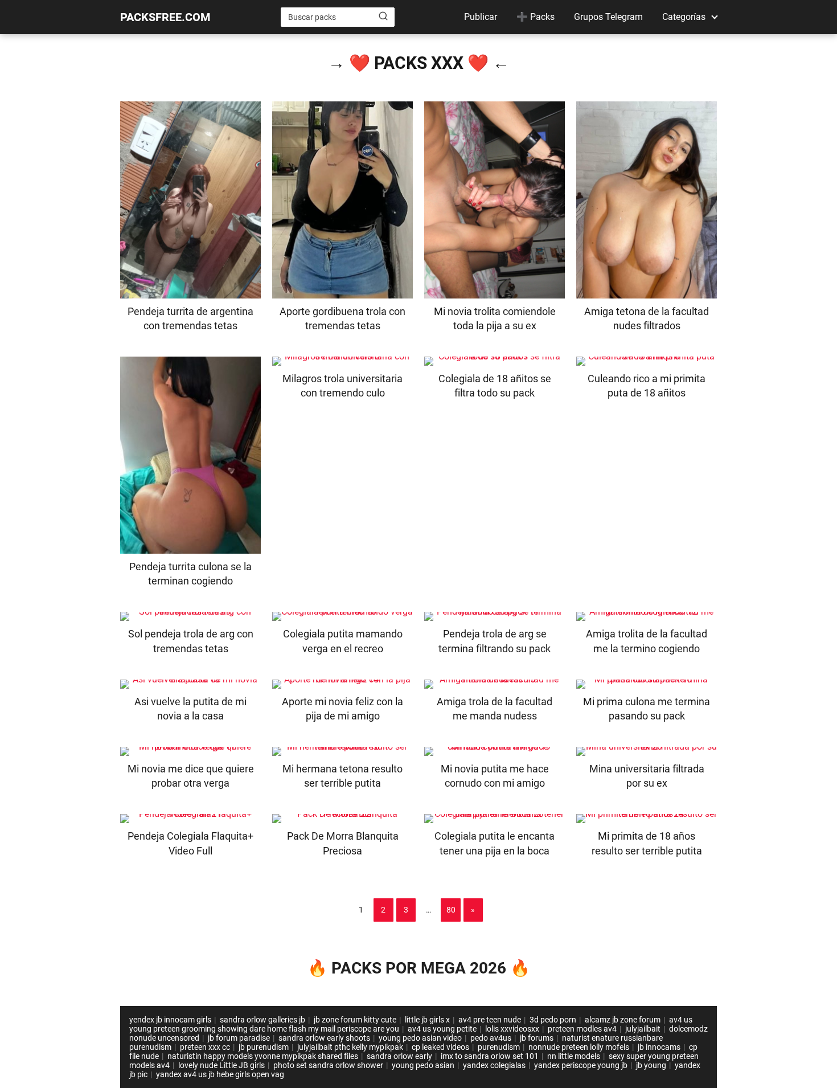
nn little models (573, 1056)
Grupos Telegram (608, 16)
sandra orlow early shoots (324, 1037)
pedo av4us (490, 1037)
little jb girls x (427, 1019)
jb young (651, 1065)
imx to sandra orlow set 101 (490, 1056)
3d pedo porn (553, 1019)
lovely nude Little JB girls (221, 1065)
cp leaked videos (440, 1047)
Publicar (480, 16)
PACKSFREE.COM (165, 17)
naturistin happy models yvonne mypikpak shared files (262, 1056)
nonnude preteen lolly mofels (578, 1047)
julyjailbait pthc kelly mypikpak (350, 1047)
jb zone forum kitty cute (355, 1019)
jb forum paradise (239, 1037)
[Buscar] (383, 16)
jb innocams (659, 1047)
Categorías (683, 16)
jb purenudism (264, 1047)
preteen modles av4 (582, 1028)
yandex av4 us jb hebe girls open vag (220, 1074)
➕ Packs (535, 16)
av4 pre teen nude (489, 1019)
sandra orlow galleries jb (262, 1019)
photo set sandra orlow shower (328, 1065)
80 (451, 909)
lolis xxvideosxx (512, 1028)
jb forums (536, 1037)
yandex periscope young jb (580, 1065)
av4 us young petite (442, 1028)
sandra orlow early (399, 1056)
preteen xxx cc (205, 1047)
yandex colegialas (494, 1065)
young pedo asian (423, 1065)
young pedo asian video (420, 1037)
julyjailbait (642, 1028)
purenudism (499, 1047)
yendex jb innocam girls (170, 1019)
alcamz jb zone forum (622, 1019)
